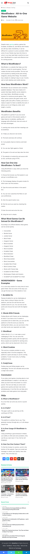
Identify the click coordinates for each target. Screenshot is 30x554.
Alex (3, 20)
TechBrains (9, 545)
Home (3, 7)
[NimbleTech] (10, 3)
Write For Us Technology (15, 548)
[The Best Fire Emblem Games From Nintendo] (22, 488)
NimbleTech (15, 543)
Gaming (13, 7)
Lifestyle (8, 7)
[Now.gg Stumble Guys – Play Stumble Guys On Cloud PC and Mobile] (7, 472)
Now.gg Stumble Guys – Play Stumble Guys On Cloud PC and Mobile (7, 479)
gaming (12, 44)
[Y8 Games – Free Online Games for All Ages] (7, 488)
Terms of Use (24, 545)
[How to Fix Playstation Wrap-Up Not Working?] (22, 472)
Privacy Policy (16, 545)
